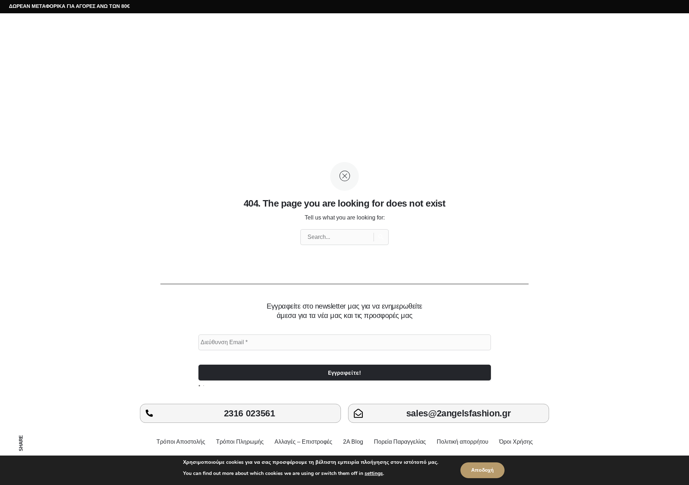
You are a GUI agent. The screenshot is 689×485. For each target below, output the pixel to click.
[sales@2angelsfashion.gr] (358, 413)
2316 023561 (249, 413)
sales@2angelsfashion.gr (458, 413)
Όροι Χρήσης (516, 442)
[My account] (630, 40)
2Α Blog (353, 442)
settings (374, 473)
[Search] (381, 237)
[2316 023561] (149, 413)
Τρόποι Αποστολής (180, 442)
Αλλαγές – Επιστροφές (303, 442)
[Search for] (344, 237)
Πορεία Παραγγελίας (400, 442)
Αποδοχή (482, 470)
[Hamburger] (21, 40)
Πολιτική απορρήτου (462, 442)
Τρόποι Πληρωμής (240, 442)
